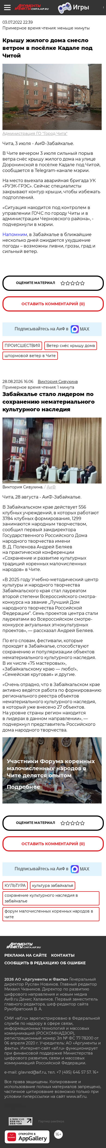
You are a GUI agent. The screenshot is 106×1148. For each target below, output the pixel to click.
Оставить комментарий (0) (53, 303)
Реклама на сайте (25, 955)
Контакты (62, 955)
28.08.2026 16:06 (17, 381)
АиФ (51, 487)
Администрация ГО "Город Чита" (34, 133)
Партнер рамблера (51, 1121)
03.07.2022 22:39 (17, 22)
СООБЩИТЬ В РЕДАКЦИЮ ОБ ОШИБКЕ (45, 962)
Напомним (14, 234)
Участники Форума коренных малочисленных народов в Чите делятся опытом (51, 768)
